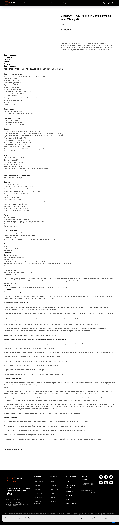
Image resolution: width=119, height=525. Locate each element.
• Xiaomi (52, 493)
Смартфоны (41, 3)
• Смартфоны (38, 481)
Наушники (93, 3)
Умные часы (79, 3)
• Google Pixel (54, 489)
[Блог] (101, 484)
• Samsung (53, 485)
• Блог (68, 499)
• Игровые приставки (37, 502)
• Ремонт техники (72, 503)
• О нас (68, 481)
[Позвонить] (101, 478)
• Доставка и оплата (70, 486)
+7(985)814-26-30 (87, 485)
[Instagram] (106, 484)
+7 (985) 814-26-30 (58, 439)
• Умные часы (38, 493)
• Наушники (38, 497)
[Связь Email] (111, 478)
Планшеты (55, 3)
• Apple (52, 481)
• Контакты (70, 491)
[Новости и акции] (111, 484)
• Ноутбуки (37, 489)
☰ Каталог (27, 3)
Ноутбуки (66, 3)
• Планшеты (38, 485)
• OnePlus (53, 501)
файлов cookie (75, 518)
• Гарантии (69, 495)
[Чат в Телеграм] (106, 478)
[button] (104, 3)
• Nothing (53, 497)
